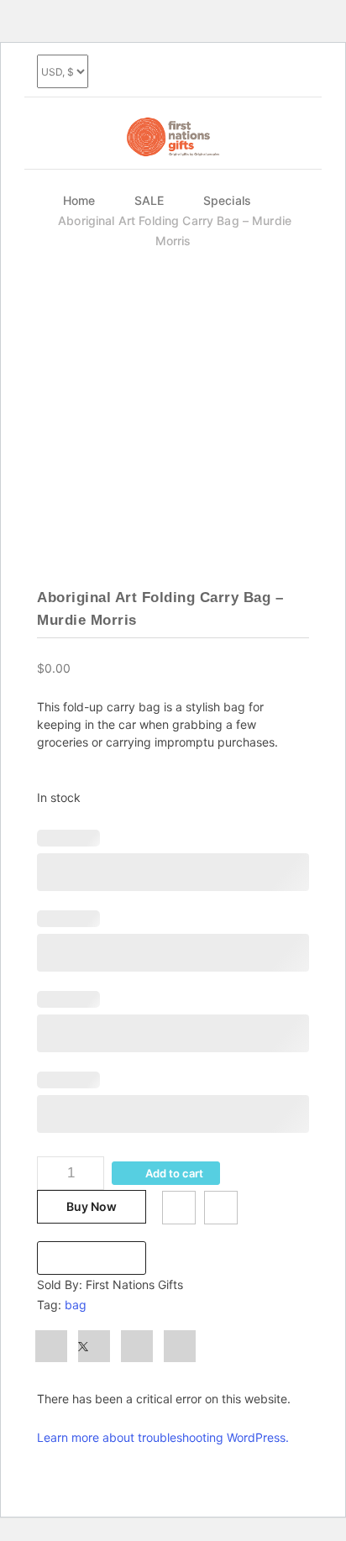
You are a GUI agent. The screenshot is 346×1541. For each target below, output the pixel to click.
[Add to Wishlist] (179, 1207)
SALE (149, 200)
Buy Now (91, 1206)
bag (75, 1304)
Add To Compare (221, 1207)
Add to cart (174, 1173)
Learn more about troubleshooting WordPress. (163, 1437)
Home (79, 200)
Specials (227, 200)
